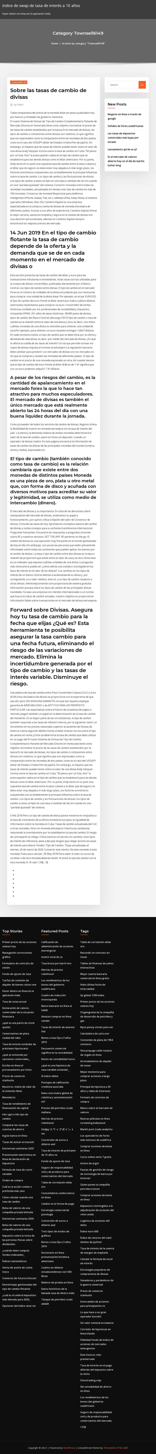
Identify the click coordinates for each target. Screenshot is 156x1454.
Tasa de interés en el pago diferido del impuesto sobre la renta (96, 1370)
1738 (83, 1427)
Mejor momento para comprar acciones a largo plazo (95, 1076)
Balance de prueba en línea (57, 1282)
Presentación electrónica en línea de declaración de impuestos (19, 1159)
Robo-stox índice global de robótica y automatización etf (57, 1097)
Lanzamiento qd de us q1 (122, 149)
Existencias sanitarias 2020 (18, 1148)
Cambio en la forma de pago (57, 1203)
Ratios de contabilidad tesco (58, 1059)
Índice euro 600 (89, 1231)
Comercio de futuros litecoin (19, 1278)
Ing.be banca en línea (14, 1135)
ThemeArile (109, 1447)
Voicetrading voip (90, 1380)
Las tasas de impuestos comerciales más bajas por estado (123, 138)
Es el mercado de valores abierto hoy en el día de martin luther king (126, 161)
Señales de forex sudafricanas (125, 126)
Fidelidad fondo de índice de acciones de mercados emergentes (96, 1344)
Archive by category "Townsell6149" (83, 43)
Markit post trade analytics (96, 1129)
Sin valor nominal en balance (97, 1323)
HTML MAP (122, 1447)
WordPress (69, 1447)
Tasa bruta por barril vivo (56, 963)
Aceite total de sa (51, 957)
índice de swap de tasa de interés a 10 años (41, 5)
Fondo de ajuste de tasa (16, 974)
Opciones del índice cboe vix (19, 1306)
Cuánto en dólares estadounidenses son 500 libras (56, 1272)
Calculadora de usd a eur (94, 1033)
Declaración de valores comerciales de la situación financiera (18, 1012)
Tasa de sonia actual (14, 1001)
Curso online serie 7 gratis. (96, 1157)
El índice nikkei (49, 1076)
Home (54, 43)
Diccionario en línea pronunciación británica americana (55, 1257)
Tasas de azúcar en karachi (18, 1142)
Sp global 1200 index (92, 995)
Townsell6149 (18, 82)
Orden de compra (12, 1180)
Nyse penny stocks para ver (96, 1027)
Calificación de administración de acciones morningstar (57, 946)
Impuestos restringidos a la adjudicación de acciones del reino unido (97, 1210)
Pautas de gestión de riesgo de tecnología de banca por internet (97, 1174)
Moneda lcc (9, 1097)
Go (142, 84)
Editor (19, 104)
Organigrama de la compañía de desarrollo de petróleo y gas (97, 1016)
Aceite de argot (89, 1163)
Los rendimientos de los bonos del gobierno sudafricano (55, 985)
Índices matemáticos (14, 1261)
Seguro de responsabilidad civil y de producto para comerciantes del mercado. (57, 1172)
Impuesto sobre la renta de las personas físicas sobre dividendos (18, 1240)
